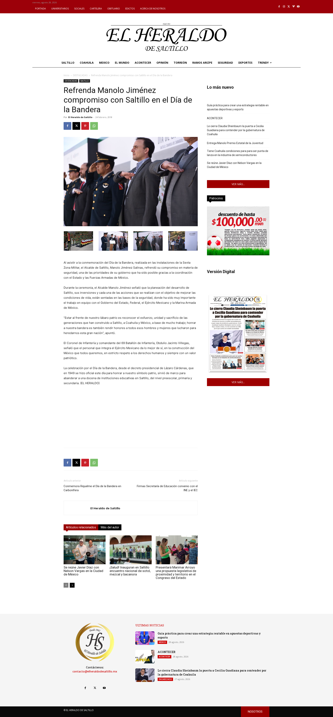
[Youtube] (298, 6)
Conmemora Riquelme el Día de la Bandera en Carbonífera (92, 488)
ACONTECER (215, 118)
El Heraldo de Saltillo (80, 117)
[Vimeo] (293, 6)
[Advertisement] (131, 418)
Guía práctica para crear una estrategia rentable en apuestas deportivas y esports (238, 107)
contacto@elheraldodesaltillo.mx (94, 671)
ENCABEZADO (165, 679)
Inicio (66, 75)
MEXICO (162, 642)
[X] (288, 6)
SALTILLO (84, 80)
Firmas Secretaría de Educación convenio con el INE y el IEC (167, 488)
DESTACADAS (80, 75)
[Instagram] (284, 6)
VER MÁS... (238, 184)
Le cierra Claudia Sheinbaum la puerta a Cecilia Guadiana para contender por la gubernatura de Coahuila (236, 130)
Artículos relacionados (81, 527)
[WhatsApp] (94, 126)
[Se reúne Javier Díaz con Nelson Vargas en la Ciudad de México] (85, 549)
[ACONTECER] (145, 656)
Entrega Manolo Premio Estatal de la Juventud (235, 143)
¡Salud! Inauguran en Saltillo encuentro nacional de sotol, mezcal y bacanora (130, 570)
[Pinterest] (85, 126)
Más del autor (110, 527)
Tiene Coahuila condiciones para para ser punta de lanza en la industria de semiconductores (237, 153)
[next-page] (72, 585)
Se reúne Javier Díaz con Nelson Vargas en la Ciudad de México (83, 570)
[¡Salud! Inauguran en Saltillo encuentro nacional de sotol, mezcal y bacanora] (131, 549)
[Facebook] (279, 6)
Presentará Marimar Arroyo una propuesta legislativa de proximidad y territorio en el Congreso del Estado (176, 572)
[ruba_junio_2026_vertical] (238, 254)
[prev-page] (66, 585)
